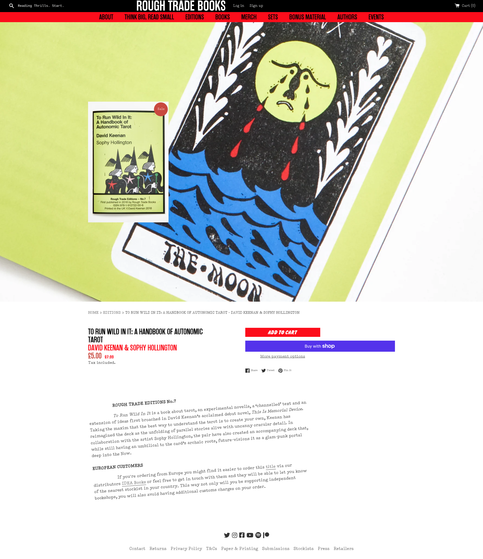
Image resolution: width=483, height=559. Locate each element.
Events (376, 17)
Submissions (276, 549)
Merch (249, 17)
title (271, 467)
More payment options (282, 356)
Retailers (344, 549)
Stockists (304, 549)
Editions (194, 17)
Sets (273, 17)
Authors (347, 17)
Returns (158, 549)
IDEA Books (134, 483)
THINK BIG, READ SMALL (149, 17)
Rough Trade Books (181, 6)
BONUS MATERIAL (307, 17)
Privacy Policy (186, 549)
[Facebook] (242, 536)
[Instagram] (234, 536)
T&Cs (211, 549)
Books (222, 17)
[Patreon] (266, 536)
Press (324, 549)
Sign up (256, 6)
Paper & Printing (239, 549)
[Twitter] (227, 536)
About (106, 17)
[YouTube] (250, 536)
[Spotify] (258, 536)
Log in (238, 6)
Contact (137, 549)
